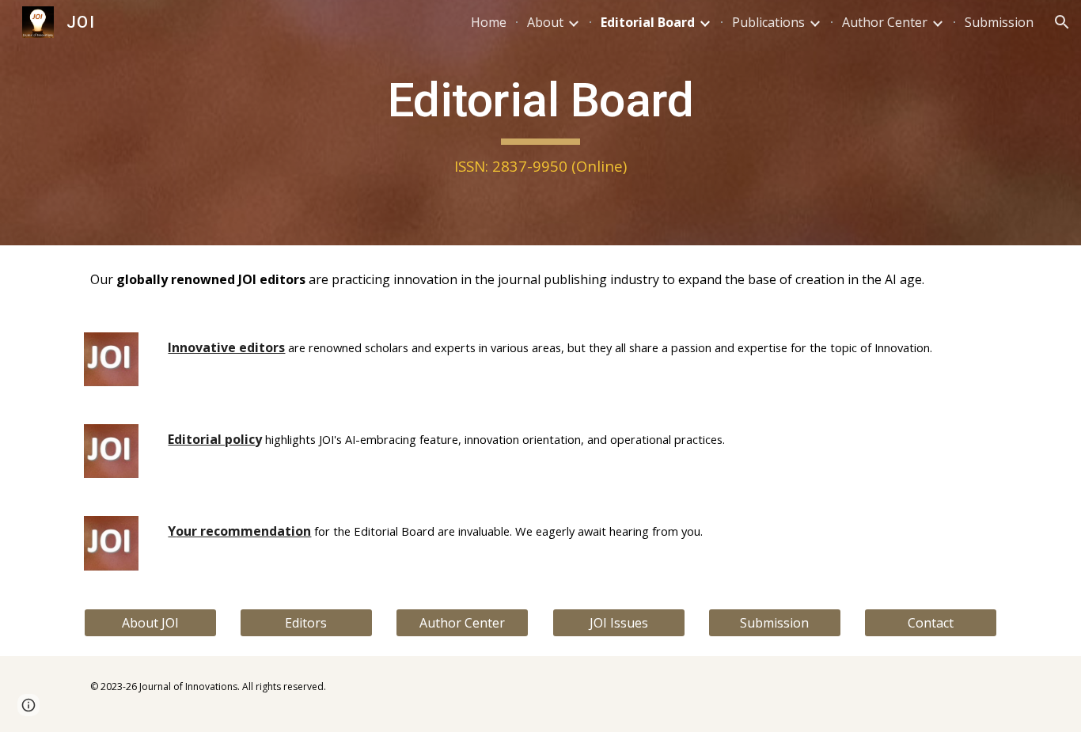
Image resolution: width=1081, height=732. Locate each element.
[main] (540, 122)
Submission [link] (999, 22)
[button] (1062, 22)
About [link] (545, 22)
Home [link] (488, 22)
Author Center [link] (884, 22)
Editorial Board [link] (648, 22)
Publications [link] (768, 22)
